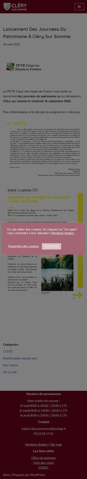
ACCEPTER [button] (51, 246)
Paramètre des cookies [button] (23, 246)
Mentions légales (63, 233)
